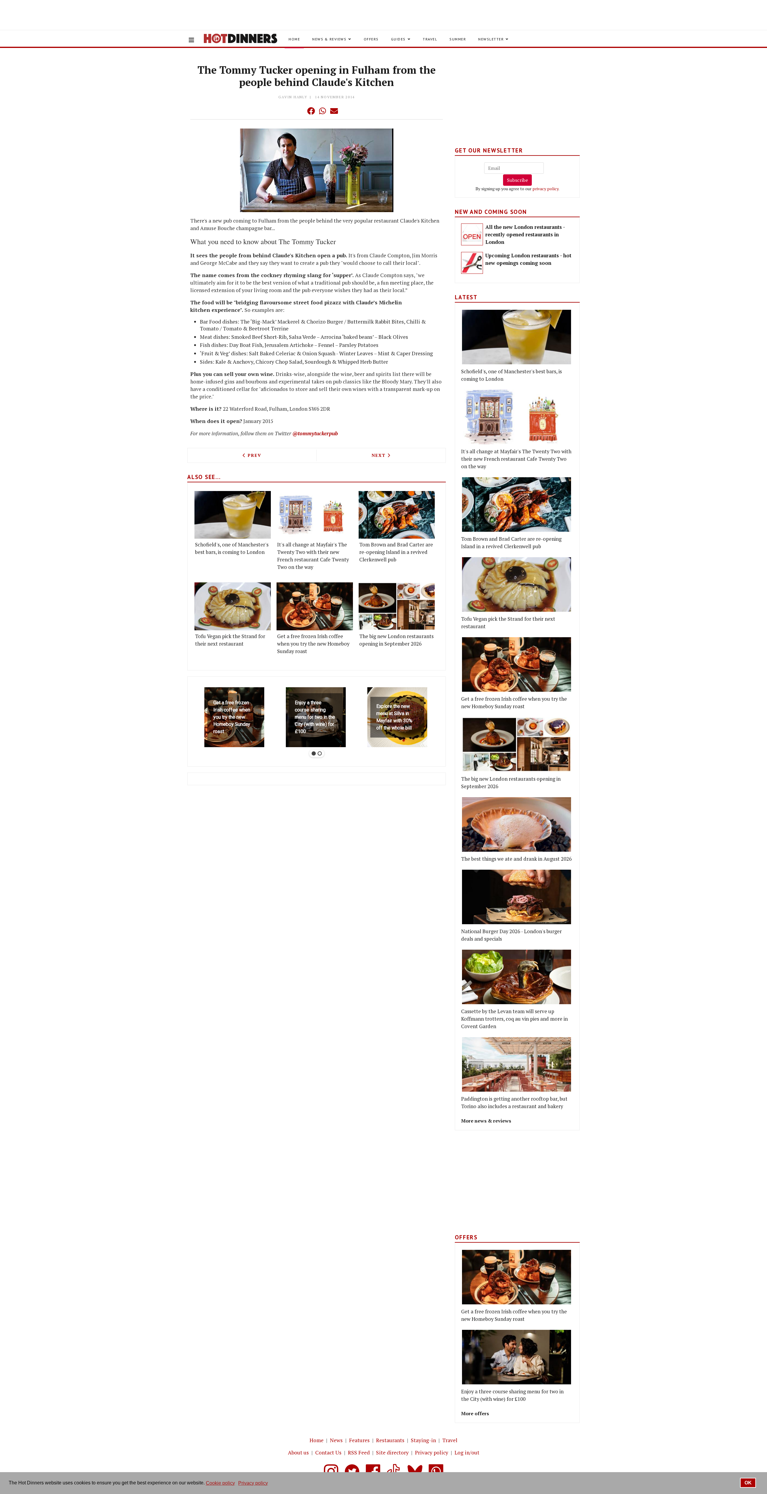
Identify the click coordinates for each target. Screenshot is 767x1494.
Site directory (392, 1452)
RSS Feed (359, 1452)
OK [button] (748, 1482)
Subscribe (517, 180)
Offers (371, 39)
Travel (430, 39)
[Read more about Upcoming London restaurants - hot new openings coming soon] (472, 263)
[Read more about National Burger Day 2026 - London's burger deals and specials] (516, 897)
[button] (299, 111)
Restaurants (390, 1440)
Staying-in (423, 1440)
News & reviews (329, 39)
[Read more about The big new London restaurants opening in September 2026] (397, 606)
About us (298, 1452)
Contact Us (328, 1452)
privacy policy (545, 188)
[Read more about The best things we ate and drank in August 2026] (516, 824)
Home (294, 39)
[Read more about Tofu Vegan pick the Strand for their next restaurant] (233, 606)
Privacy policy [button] (253, 1483)
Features (359, 1440)
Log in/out (467, 1452)
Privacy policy (431, 1452)
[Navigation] (191, 40)
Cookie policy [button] (220, 1483)
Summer (457, 39)
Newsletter (491, 39)
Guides (398, 39)
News (336, 1440)
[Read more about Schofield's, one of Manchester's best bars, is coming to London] (233, 515)
